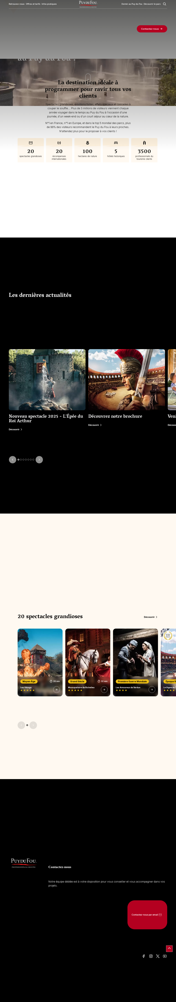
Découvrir (14, 429)
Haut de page (169, 948)
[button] (18, 459)
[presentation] (12, 459)
